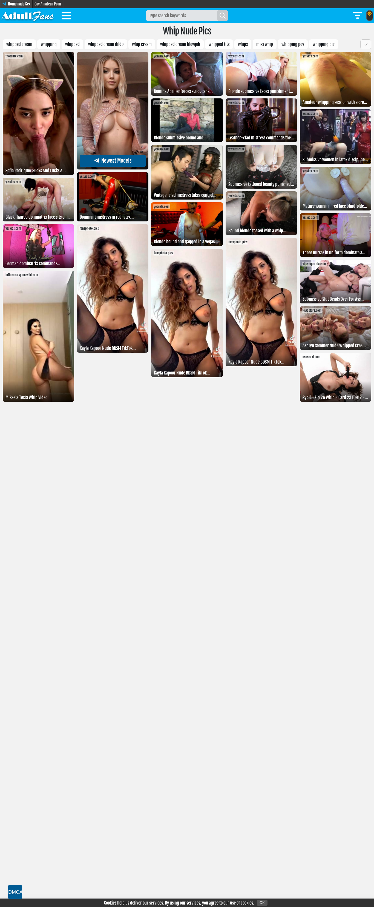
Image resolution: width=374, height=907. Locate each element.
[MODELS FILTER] (357, 15)
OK (262, 903)
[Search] (222, 15)
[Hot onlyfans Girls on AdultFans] (27, 15)
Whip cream (142, 44)
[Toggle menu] (66, 16)
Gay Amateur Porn (47, 4)
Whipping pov (292, 44)
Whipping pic (324, 44)
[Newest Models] (112, 168)
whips (243, 44)
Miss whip (264, 44)
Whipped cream (19, 44)
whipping (49, 44)
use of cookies (241, 903)
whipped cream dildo (105, 44)
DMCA (15, 892)
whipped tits (219, 44)
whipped (72, 44)
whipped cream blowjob (180, 44)
